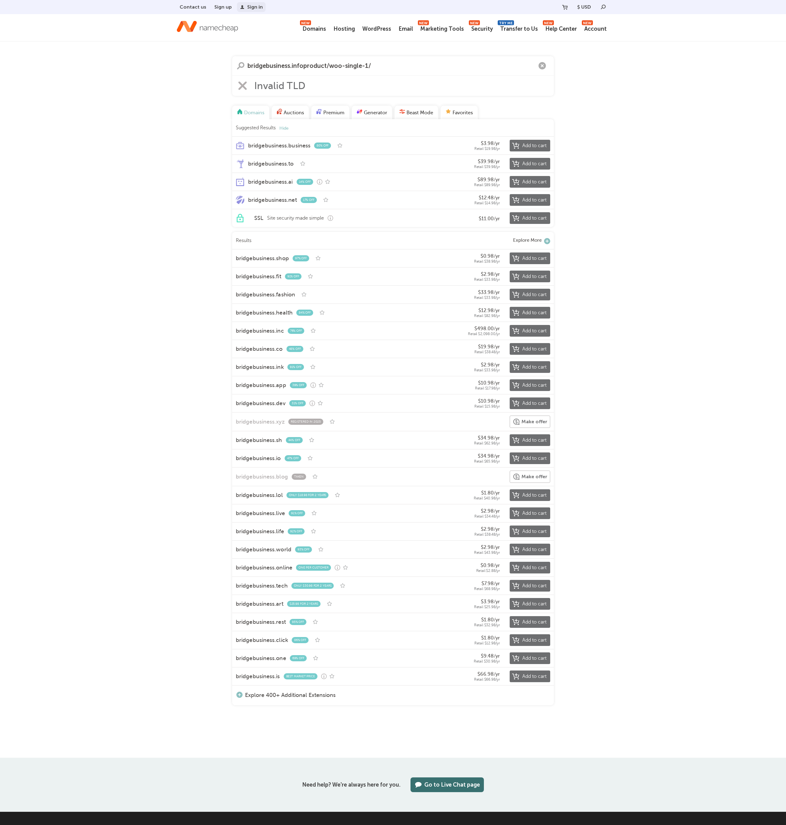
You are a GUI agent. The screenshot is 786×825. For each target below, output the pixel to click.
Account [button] (595, 28)
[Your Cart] (565, 7)
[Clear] (542, 65)
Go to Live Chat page (452, 784)
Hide (284, 128)
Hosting (344, 28)
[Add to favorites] (340, 145)
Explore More (527, 240)
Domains (313, 28)
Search (240, 65)
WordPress (376, 28)
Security (481, 28)
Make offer (534, 421)
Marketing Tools (441, 28)
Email (406, 28)
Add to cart (534, 145)
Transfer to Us (518, 28)
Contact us (193, 7)
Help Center (560, 28)
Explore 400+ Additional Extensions (290, 695)
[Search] (603, 7)
